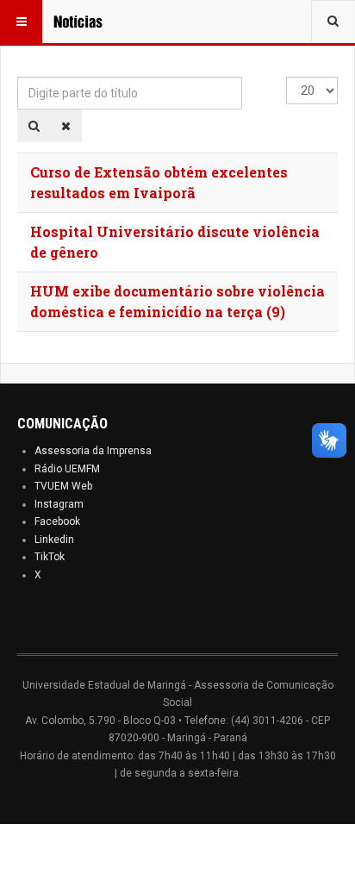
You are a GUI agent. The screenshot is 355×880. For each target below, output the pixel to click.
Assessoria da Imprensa (93, 451)
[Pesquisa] (34, 125)
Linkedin (54, 540)
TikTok (49, 557)
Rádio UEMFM (67, 469)
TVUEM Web (63, 486)
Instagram (59, 504)
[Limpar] (66, 125)
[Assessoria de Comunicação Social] (87, 21)
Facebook (57, 521)
